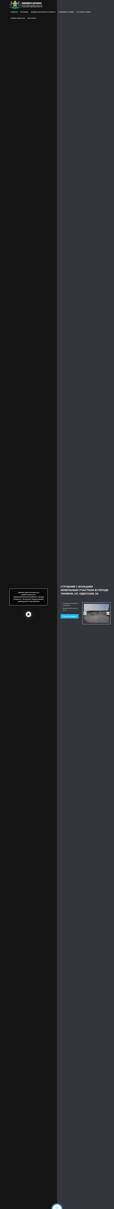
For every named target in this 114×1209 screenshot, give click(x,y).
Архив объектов (18, 18)
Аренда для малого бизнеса (43, 12)
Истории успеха (84, 12)
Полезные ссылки (66, 12)
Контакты (31, 18)
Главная (14, 12)
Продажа (24, 12)
